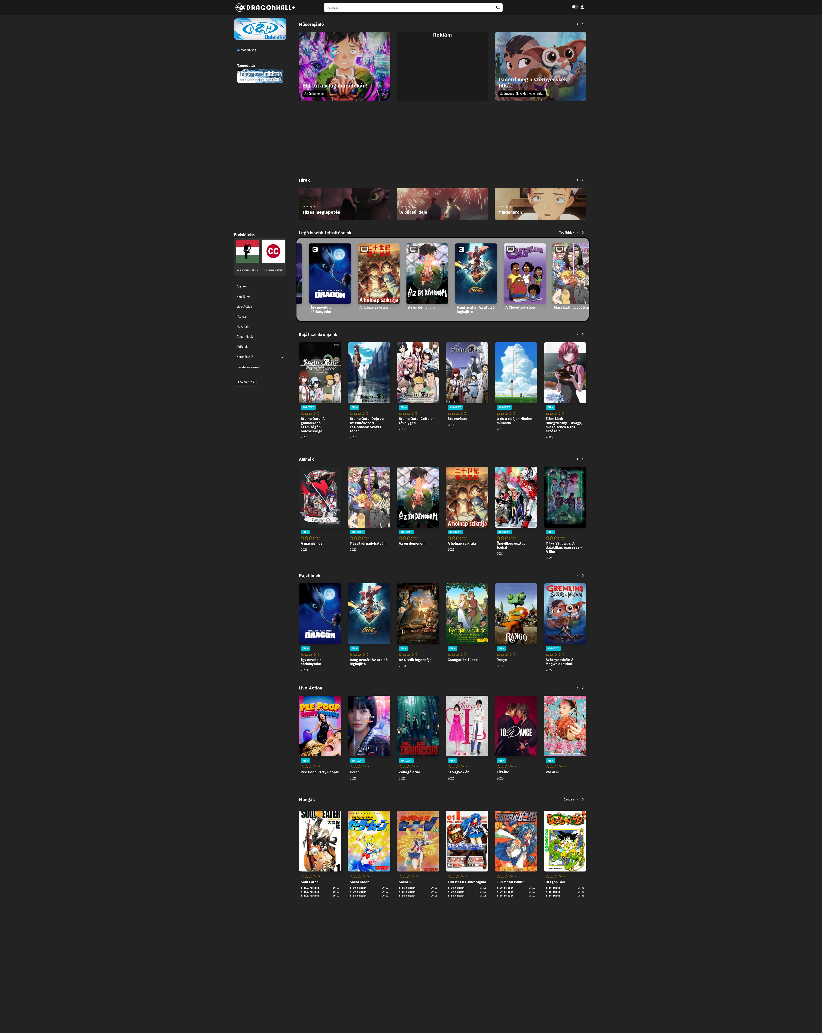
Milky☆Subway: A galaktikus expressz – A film (564, 547)
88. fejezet (457, 895)
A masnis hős (311, 543)
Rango (502, 660)
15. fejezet (408, 891)
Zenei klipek (245, 337)
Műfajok (242, 347)
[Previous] (578, 24)
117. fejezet (311, 887)
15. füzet (554, 891)
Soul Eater (309, 882)
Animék (241, 286)
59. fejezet (359, 891)
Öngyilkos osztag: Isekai (512, 545)
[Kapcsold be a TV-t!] (260, 29)
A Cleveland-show (520, 307)
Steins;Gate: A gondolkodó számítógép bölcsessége (313, 424)
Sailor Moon (359, 882)
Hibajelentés (245, 382)
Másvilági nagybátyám (572, 307)
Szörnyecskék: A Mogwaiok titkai (522, 94)
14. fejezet (408, 895)
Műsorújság (248, 50)
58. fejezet (359, 895)
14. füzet (554, 895)
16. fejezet (408, 887)
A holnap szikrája (373, 307)
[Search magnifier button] (498, 7)
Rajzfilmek (243, 296)
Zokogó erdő (409, 772)
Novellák (243, 327)
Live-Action (244, 306)
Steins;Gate (457, 418)
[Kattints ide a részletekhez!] (260, 76)
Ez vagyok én (458, 772)
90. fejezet (457, 887)
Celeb (355, 772)
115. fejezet (311, 895)
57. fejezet (506, 891)
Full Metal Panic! (510, 882)
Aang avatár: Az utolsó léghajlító (476, 309)
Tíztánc (503, 772)
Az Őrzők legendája (415, 660)
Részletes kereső (248, 367)
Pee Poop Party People (320, 772)
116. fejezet (311, 891)
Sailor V (405, 882)
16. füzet (554, 887)
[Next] (582, 24)
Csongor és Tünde (463, 660)
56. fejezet (506, 895)
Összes (568, 799)
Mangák (242, 316)
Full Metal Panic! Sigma (467, 882)
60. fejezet (359, 887)
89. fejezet (457, 891)
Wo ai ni (552, 772)
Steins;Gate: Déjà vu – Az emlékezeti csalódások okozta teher (368, 424)
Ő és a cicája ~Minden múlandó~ (514, 420)
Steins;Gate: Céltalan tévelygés (416, 420)
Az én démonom (314, 94)
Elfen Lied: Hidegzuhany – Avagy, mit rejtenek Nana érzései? (564, 424)
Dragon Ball (555, 882)
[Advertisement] (442, 71)
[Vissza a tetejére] (815, 1023)
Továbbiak (566, 232)
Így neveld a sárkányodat (321, 309)
